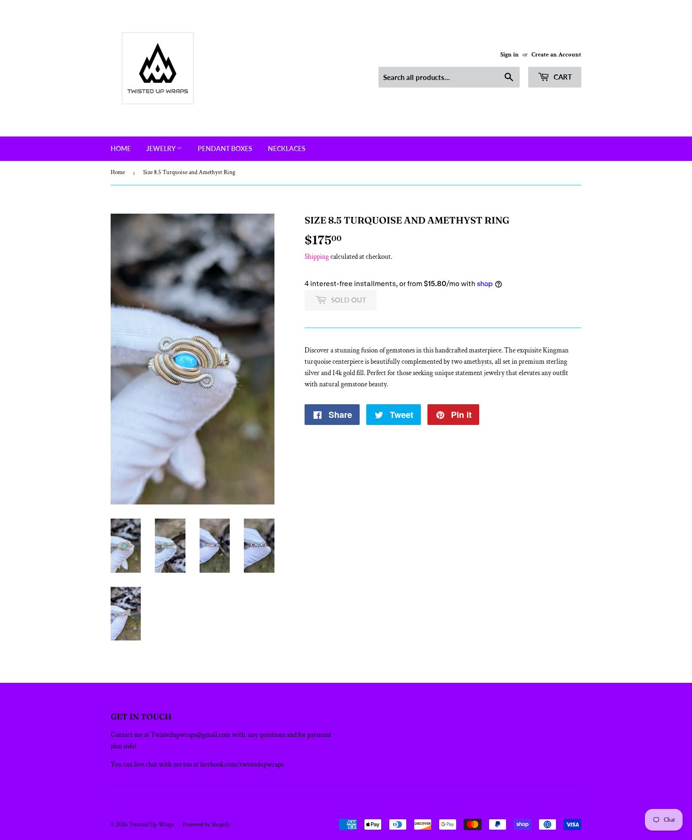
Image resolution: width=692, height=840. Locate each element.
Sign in (509, 54)
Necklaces (287, 148)
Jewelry (161, 148)
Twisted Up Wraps (151, 825)
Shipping (317, 256)
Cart (562, 76)
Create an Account (556, 54)
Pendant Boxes (225, 148)
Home (121, 148)
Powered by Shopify (206, 825)
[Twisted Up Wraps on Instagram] (351, 798)
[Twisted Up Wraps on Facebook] (336, 798)
